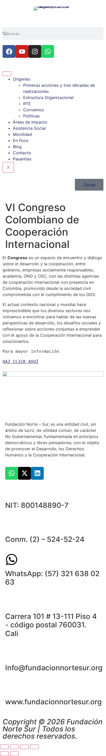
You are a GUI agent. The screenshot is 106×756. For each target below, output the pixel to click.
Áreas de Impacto (30, 122)
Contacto (22, 152)
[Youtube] (21, 51)
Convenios (33, 109)
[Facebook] (9, 51)
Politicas (31, 115)
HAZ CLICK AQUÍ (21, 361)
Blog (17, 146)
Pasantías (22, 158)
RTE (27, 103)
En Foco (21, 140)
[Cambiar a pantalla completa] (14, 746)
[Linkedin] (37, 473)
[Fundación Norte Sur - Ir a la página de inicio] (53, 12)
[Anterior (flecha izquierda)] (4, 753)
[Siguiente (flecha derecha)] (14, 753)
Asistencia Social (29, 128)
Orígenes (21, 79)
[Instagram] (34, 51)
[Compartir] (24, 746)
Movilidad (22, 134)
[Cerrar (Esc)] (34, 746)
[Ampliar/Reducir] (4, 746)
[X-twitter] (24, 473)
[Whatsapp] (47, 51)
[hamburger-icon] (7, 73)
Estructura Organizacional (48, 97)
